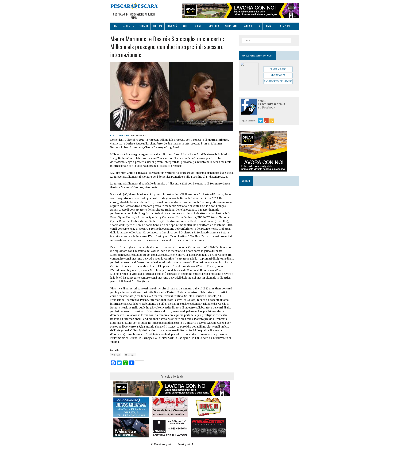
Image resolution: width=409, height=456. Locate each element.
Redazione (284, 26)
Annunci (247, 26)
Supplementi (232, 26)
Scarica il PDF (278, 69)
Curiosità (172, 26)
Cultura (157, 26)
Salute (186, 26)
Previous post (162, 444)
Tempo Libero (213, 26)
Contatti (269, 26)
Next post (184, 444)
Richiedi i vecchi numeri (278, 81)
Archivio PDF (278, 75)
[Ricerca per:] (266, 40)
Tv (258, 26)
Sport (198, 26)
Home (115, 26)
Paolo (125, 135)
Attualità (128, 26)
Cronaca (143, 26)
